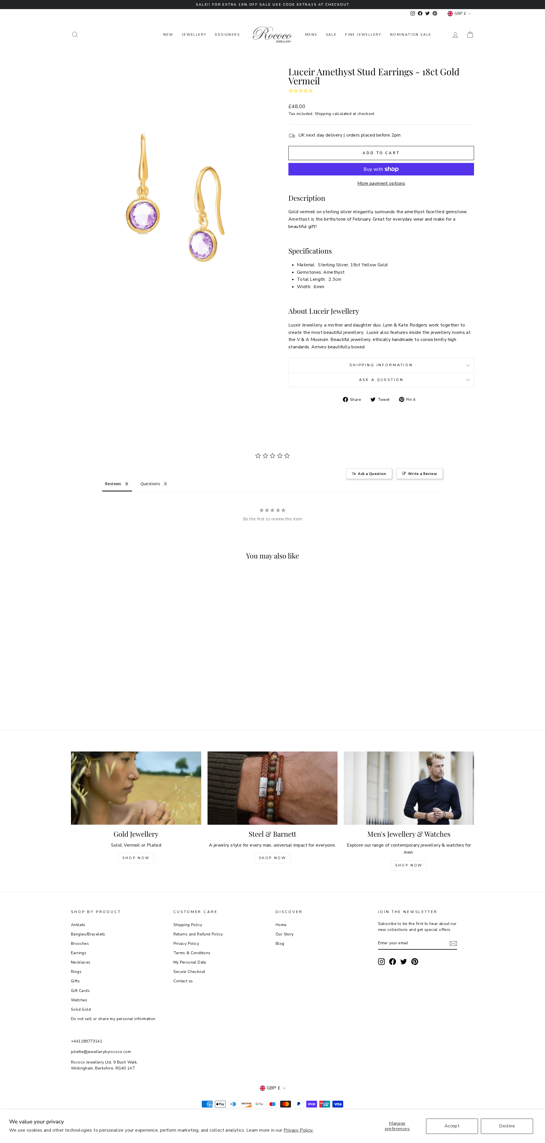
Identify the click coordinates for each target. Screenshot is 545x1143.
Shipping (323, 113)
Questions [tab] (150, 483)
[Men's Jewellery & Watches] (409, 788)
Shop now (272, 858)
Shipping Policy (187, 925)
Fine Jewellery (363, 34)
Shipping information (381, 365)
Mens (311, 34)
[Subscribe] (453, 943)
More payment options (381, 183)
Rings (76, 971)
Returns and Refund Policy (198, 934)
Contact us (183, 981)
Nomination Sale (410, 34)
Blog (280, 943)
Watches (79, 1000)
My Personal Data (189, 962)
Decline (507, 1126)
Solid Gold (81, 1009)
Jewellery (194, 34)
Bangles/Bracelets (88, 934)
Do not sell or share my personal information (113, 1018)
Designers (227, 34)
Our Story (285, 934)
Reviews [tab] (113, 483)
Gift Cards (80, 990)
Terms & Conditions (192, 953)
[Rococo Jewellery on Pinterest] (414, 961)
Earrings (78, 953)
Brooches (80, 943)
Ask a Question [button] (372, 473)
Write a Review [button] (422, 473)
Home (281, 925)
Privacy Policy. (298, 1130)
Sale (331, 34)
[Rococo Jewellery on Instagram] (381, 961)
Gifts (75, 981)
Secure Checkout (189, 971)
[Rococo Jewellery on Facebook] (392, 961)
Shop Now (136, 858)
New (168, 34)
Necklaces (81, 962)
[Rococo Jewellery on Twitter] (403, 961)
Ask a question (381, 379)
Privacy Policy (186, 943)
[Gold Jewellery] (136, 788)
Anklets (78, 925)
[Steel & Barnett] (272, 788)
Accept (452, 1126)
